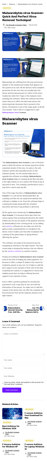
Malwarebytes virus (10, 112)
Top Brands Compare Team (16, 25)
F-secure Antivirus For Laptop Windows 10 (34, 446)
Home (4, 4)
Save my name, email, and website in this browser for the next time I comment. (24, 383)
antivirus (9, 226)
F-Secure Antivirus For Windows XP (11, 445)
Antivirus (12, 4)
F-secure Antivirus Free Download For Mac (34, 415)
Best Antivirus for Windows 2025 (10, 427)
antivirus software (14, 251)
